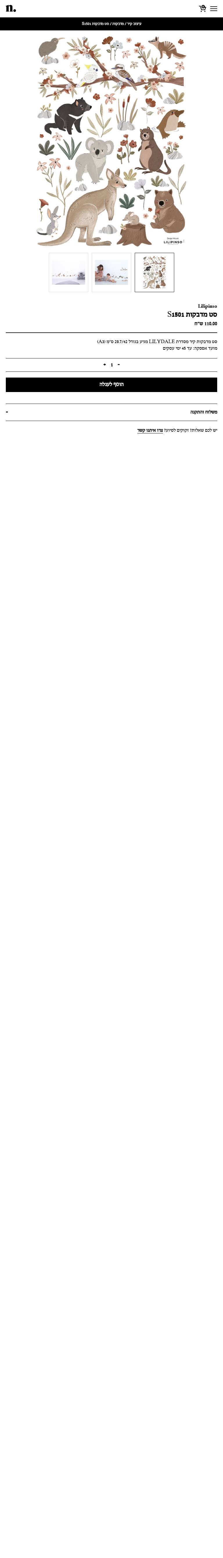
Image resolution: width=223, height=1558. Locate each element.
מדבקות (118, 24)
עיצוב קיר (134, 24)
